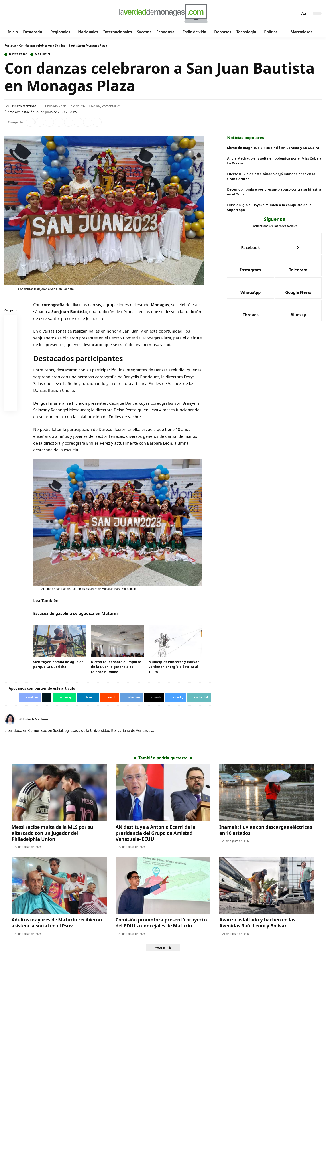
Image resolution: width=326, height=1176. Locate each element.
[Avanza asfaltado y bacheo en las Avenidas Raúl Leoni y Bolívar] (266, 885)
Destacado (18, 54)
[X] (15, 13)
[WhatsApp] (38, 13)
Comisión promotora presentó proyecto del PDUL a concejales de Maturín (161, 923)
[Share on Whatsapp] (49, 122)
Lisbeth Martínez (23, 106)
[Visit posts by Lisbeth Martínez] (10, 719)
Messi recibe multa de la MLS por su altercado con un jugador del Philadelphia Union (52, 833)
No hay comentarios (106, 106)
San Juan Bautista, (69, 311)
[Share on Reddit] (68, 122)
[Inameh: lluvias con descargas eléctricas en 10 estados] (266, 792)
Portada (10, 45)
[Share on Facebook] (30, 122)
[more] (318, 32)
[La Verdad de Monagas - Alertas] (163, 13)
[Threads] (44, 13)
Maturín (42, 54)
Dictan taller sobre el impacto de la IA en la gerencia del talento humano (116, 666)
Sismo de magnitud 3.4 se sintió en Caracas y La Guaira (273, 147)
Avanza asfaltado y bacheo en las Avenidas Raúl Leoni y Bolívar (257, 923)
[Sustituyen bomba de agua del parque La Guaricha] (59, 641)
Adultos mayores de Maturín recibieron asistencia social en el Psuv (57, 923)
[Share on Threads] (87, 122)
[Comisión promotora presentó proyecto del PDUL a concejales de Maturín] (163, 885)
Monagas (160, 304)
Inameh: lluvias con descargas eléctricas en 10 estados (265, 830)
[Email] (11, 405)
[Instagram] (26, 13)
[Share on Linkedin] (59, 122)
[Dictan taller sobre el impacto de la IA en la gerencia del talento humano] (117, 641)
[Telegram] (32, 13)
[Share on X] (39, 122)
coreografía (54, 304)
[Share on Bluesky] (11, 394)
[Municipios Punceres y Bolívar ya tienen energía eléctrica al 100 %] (175, 641)
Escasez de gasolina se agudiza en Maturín (75, 613)
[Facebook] (9, 13)
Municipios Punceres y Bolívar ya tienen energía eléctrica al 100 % (174, 666)
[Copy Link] (97, 122)
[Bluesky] (50, 13)
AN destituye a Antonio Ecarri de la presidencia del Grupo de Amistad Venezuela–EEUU (155, 833)
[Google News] (21, 13)
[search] (295, 13)
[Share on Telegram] (78, 122)
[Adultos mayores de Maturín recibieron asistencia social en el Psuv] (59, 885)
